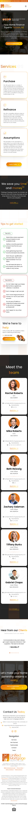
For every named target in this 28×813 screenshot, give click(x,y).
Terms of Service (10, 769)
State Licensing (18, 769)
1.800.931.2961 (8, 335)
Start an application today (13, 687)
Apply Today (13, 164)
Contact (14, 748)
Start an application (13, 43)
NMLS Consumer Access (9, 768)
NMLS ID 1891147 (4, 778)
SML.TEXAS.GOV (14, 800)
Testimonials (14, 745)
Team (14, 750)
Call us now (8, 339)
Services (14, 740)
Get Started (14, 742)
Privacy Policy (20, 768)
